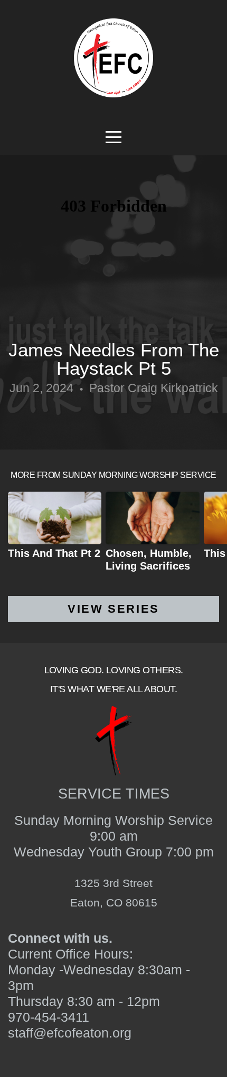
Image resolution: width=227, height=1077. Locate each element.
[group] (54, 529)
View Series (113, 608)
